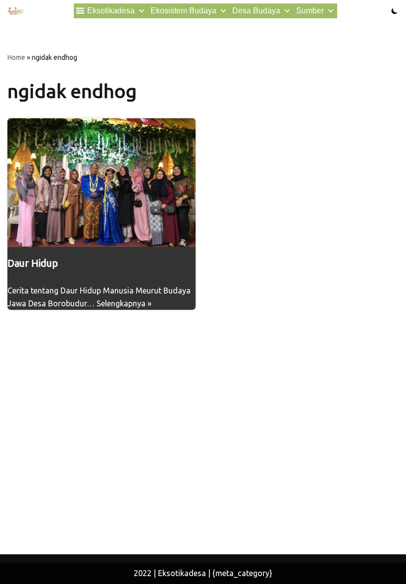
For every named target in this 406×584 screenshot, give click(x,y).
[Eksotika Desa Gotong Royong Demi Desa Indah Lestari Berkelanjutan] (15, 11)
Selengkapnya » (124, 303)
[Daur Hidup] (101, 182)
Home (16, 57)
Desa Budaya (256, 10)
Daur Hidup (32, 263)
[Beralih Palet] (395, 11)
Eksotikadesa (111, 10)
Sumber (310, 10)
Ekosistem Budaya (183, 10)
